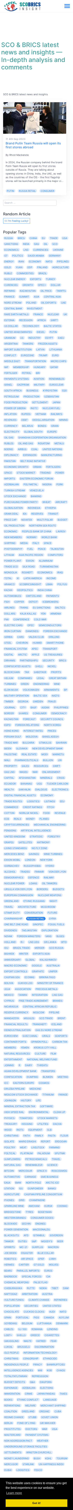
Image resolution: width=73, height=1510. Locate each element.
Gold (7, 267)
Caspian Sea (12, 977)
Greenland (11, 901)
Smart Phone (55, 642)
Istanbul (39, 1235)
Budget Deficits (14, 1382)
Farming (54, 1147)
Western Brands (15, 1217)
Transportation (35, 361)
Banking (36, 496)
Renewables (56, 378)
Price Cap (10, 519)
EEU (62, 801)
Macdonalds (41, 1229)
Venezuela (37, 490)
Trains (23, 607)
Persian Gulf (12, 736)
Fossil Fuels (56, 924)
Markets (58, 754)
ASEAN (45, 707)
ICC (6, 1082)
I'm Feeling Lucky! (17, 220)
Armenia (55, 613)
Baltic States (52, 326)
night (53, 901)
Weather (42, 1440)
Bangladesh (50, 736)
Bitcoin (9, 1170)
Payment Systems (37, 1434)
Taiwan (22, 994)
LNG (26, 249)
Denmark (62, 1323)
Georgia (23, 701)
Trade (54, 238)
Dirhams (9, 660)
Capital (9, 777)
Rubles (8, 443)
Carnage (30, 1176)
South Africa (13, 390)
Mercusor (11, 1464)
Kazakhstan (28, 290)
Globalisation (13, 507)
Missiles (29, 1018)
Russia (8, 238)
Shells (21, 1335)
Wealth (9, 789)
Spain (7, 1317)
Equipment (35, 1129)
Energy (9, 261)
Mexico (8, 994)
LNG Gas (57, 994)
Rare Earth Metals (16, 314)
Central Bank (13, 308)
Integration (39, 994)
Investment (34, 308)
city (23, 707)
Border (9, 713)
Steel (7, 642)
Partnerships (29, 660)
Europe (52, 431)
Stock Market (26, 472)
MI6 (40, 1370)
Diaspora (46, 1382)
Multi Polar (45, 519)
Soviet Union (49, 1417)
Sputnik (60, 1153)
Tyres (29, 1212)
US (22, 337)
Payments (52, 595)
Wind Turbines (53, 854)
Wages (23, 772)
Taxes (63, 1393)
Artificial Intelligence (36, 830)
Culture (40, 1053)
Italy (36, 543)
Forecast (29, 719)
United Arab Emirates (18, 332)
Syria (52, 918)
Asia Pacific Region (31, 554)
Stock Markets (47, 1118)
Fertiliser (10, 373)
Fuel (30, 548)
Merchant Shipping (53, 1405)
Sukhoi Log (25, 983)
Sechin (26, 1223)
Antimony (43, 842)
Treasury (10, 1123)
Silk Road (29, 566)
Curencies (11, 285)
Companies (25, 678)
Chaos (61, 1370)
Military (39, 384)
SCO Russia (56, 947)
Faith (26, 1135)
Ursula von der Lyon (18, 889)
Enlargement (51, 772)
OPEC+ (42, 285)
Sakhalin (24, 789)
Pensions (10, 830)
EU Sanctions (41, 607)
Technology (31, 326)
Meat (23, 1147)
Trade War (11, 742)
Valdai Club (36, 636)
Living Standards (15, 848)
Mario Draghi (27, 1141)
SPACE (8, 472)
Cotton (9, 813)
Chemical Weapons (16, 1282)
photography (13, 548)
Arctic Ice (52, 1182)
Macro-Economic (15, 965)
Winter (23, 953)
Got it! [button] (36, 1503)
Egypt (49, 337)
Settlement (40, 402)
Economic (10, 531)
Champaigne (37, 1200)
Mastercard (12, 1434)
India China (45, 590)
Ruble (8, 273)
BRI (38, 373)
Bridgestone (12, 1212)
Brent (61, 1018)
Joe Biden (10, 1253)
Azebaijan (28, 1387)
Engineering (41, 684)
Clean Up (59, 1112)
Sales (25, 766)
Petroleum (11, 396)
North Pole (33, 1182)
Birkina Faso (47, 977)
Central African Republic (40, 1006)
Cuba (58, 1411)
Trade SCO (11, 566)
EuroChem (11, 1035)
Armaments (51, 689)
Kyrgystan (50, 390)
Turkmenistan (49, 566)
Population (11, 1305)
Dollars (9, 613)
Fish (7, 601)
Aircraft (61, 502)
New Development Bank (47, 748)
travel (8, 906)
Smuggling (11, 1341)
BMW (18, 1182)
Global (30, 959)
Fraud (52, 701)
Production (31, 396)
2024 (7, 989)
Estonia (9, 320)
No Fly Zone (39, 848)
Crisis (61, 777)
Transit (53, 513)
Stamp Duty (12, 912)
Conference (21, 619)
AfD (26, 1235)
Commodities (25, 273)
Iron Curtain (12, 631)
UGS (39, 783)
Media (24, 543)
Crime (28, 1393)
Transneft (40, 1024)
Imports (9, 478)
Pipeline (54, 1012)
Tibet (55, 1288)
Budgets (58, 889)
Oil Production (14, 525)
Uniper (53, 971)
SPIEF (41, 1258)
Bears (8, 1270)
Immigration (12, 1393)
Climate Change (39, 1299)
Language (49, 1399)
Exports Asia (41, 953)
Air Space (27, 1258)
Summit (24, 296)
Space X (42, 1170)
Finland (42, 267)
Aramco (9, 584)
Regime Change (14, 1417)
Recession (26, 320)
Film (53, 1053)
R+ (22, 942)
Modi (44, 754)
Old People (11, 1352)
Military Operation (16, 695)
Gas (36, 244)
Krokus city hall (45, 1047)
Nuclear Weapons (49, 895)
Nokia (43, 1288)
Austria (47, 1294)
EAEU (61, 337)
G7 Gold (39, 1264)
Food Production (15, 402)
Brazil (43, 273)
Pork (59, 484)
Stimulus (45, 742)
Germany (55, 255)
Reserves (37, 513)
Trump (43, 355)
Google (37, 965)
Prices (52, 730)
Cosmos (44, 1082)
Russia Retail (27, 190)
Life (38, 1100)
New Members (13, 537)
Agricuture (11, 1194)
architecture (27, 906)
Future (52, 912)
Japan (56, 402)
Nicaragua (11, 1006)
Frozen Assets (47, 343)
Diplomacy (11, 455)
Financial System (15, 648)
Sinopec (38, 924)
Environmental (39, 1112)
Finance (9, 296)
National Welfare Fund (42, 1059)
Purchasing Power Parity (21, 502)
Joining (9, 1065)
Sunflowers (12, 1159)
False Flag (40, 1282)
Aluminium (46, 560)
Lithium (9, 554)
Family (39, 1135)
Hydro (50, 865)
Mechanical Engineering (50, 824)
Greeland (28, 1411)
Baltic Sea (40, 695)
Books (8, 1399)
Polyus (62, 584)
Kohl (48, 1458)
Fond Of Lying (26, 1423)
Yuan (19, 267)
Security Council (51, 719)
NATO (49, 261)
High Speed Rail (14, 1112)
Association (23, 989)
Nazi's (55, 695)
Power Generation (16, 1229)
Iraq (60, 572)
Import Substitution (18, 349)
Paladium (44, 1153)
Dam (66, 1288)
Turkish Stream (14, 490)
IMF (6, 367)
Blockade (10, 1223)
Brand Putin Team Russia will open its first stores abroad (33, 145)
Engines (40, 1223)
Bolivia (8, 983)
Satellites (25, 842)
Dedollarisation (43, 419)
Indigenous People (16, 1364)
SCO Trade (46, 1018)
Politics (17, 255)
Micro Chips (58, 361)
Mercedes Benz (14, 854)
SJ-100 (22, 1329)
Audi (52, 1311)
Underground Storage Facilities (25, 1446)
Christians (11, 1135)
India (26, 244)
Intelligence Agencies (18, 1370)
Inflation (10, 414)
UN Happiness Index (51, 1464)
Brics (62, 660)
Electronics (60, 789)
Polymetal (31, 484)
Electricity (11, 431)
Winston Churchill (39, 1452)
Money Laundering (16, 1458)
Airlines (9, 607)
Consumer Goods (42, 1217)
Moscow (38, 1012)
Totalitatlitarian (15, 1376)
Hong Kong (11, 730)
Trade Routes (13, 801)
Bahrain (61, 742)
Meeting (63, 1076)
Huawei (37, 642)
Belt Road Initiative (32, 461)
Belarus (27, 425)
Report (45, 1141)
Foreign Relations (27, 725)
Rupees (26, 414)
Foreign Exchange (55, 631)
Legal (40, 678)
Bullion (48, 760)
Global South (33, 431)
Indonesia (34, 507)
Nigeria (47, 484)
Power (59, 472)
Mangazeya (11, 1018)
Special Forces (31, 1276)
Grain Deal (11, 513)
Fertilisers (53, 466)
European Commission (18, 895)
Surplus (37, 1247)
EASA (7, 1182)
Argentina (11, 343)
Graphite (38, 971)
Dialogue (41, 789)
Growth (28, 285)
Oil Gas (8, 437)
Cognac (62, 1206)
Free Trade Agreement (33, 1000)
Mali (7, 760)
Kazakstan (11, 719)
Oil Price (46, 290)
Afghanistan (27, 777)
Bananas (26, 783)
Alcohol (10, 871)
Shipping (9, 543)
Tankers (28, 343)
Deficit (33, 601)
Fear (53, 1341)
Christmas (11, 1358)
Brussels (24, 1346)
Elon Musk (11, 689)
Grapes (9, 842)
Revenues (10, 419)
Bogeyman (45, 1212)
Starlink (28, 1464)
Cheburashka (13, 1288)
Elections (46, 1387)
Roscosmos (59, 1170)
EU (43, 238)
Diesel (41, 332)
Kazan (8, 590)
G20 (64, 390)
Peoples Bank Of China (36, 531)
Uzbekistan (51, 396)
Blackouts (11, 1235)
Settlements (12, 1452)
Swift (56, 766)
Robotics (10, 1258)
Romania (37, 1329)
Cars (20, 636)
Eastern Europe (23, 1082)
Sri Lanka (50, 942)
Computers (55, 554)
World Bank (49, 537)
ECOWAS (29, 977)
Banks (52, 1188)
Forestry (54, 836)
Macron (53, 1247)
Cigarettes (52, 1335)
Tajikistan (57, 548)
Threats (42, 1065)
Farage (63, 1094)
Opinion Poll (39, 1041)
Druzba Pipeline (14, 1088)
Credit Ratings (32, 807)
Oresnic (44, 1411)
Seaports (61, 1035)
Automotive (12, 1176)
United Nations (52, 449)
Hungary (39, 367)
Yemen (25, 1047)
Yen (43, 613)
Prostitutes (12, 1429)
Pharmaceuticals (26, 760)
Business (32, 390)
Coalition (10, 1411)
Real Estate (29, 754)
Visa (54, 1429)
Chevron (22, 642)
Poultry (9, 1147)
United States (52, 1305)
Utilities (42, 1123)
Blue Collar (46, 1253)
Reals (17, 818)
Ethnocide (50, 1358)
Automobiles (12, 595)
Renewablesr (34, 1164)
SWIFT (54, 320)
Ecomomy (47, 795)
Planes (44, 818)
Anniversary (12, 959)
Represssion (40, 1376)
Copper (19, 601)
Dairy (28, 1065)
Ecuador (10, 783)
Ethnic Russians (34, 901)
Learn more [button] (14, 1493)
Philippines (61, 707)
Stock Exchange (15, 496)
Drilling (54, 636)
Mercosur (25, 1170)
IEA (24, 513)
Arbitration (29, 1294)
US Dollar (11, 326)
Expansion (29, 455)
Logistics (33, 801)
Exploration (50, 930)
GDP (29, 267)
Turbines (10, 684)
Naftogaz (10, 1294)
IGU (6, 947)
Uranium (9, 337)
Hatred (41, 1341)
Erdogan (61, 1141)
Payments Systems (16, 378)
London (30, 859)
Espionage (11, 1387)
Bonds (42, 425)
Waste (28, 1341)
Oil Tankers (49, 883)
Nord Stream (12, 302)
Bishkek (9, 953)
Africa (41, 320)
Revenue (60, 813)
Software (46, 1106)
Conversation (34, 912)
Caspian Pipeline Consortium (43, 1194)
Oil (45, 244)
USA (64, 238)
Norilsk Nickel (28, 813)
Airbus (22, 449)
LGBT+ (8, 1335)
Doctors (31, 1429)
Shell (39, 666)
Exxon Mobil (12, 859)
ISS (21, 1188)
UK (65, 314)
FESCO (38, 1470)
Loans (33, 883)
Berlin (8, 1423)
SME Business (49, 1176)
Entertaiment (13, 1059)
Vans (48, 936)
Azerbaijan (11, 484)
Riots (20, 1129)
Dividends (10, 930)
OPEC (30, 625)
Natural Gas (12, 1164)
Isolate (9, 1141)
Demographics (13, 877)
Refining (9, 290)
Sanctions (11, 244)
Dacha (57, 1123)
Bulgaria (28, 742)
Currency (10, 425)
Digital (8, 654)
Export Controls (15, 971)
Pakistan (10, 461)
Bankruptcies (56, 1364)
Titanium (48, 1094)
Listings (49, 801)
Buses (60, 936)
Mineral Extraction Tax (19, 1106)
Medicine (35, 1088)
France (38, 314)
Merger (39, 947)
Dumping (32, 1076)
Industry (34, 337)
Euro (55, 355)
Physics (9, 1118)
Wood (8, 1129)
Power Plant (12, 560)
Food (46, 813)
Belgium (27, 1323)
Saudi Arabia (36, 255)
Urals (46, 1035)
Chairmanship (13, 918)
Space (47, 543)
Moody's (46, 1241)
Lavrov (60, 531)
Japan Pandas (46, 1393)
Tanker (8, 1241)
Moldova (32, 736)
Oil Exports (48, 302)
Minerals (46, 777)
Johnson (10, 1100)
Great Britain (57, 678)
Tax (27, 672)
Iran (21, 261)
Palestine (10, 754)
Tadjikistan (29, 930)
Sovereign (56, 1235)
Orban (37, 466)
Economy (35, 261)
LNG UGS (34, 942)
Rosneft (27, 572)
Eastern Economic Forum (36, 478)
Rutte (31, 1288)
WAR (35, 772)
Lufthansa (44, 1323)
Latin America (33, 578)
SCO (54, 244)
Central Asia (52, 296)
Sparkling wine (14, 1206)
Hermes (9, 1264)
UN (60, 760)
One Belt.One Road (16, 924)
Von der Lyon (57, 871)
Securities (31, 1305)
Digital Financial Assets (20, 795)
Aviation (39, 378)
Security (48, 660)
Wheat (46, 502)
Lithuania (55, 349)
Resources (41, 766)
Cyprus (9, 1000)
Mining (63, 419)
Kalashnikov (48, 959)
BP (65, 689)
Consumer (47, 190)
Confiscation (13, 1076)
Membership (21, 367)
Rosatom (44, 443)
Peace (42, 548)
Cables (8, 1329)
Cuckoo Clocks (34, 1311)
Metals (59, 443)
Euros (48, 1270)
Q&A (32, 1382)
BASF (34, 707)
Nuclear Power (14, 883)
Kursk (48, 1206)
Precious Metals (46, 989)
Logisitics (22, 1470)
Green (25, 684)
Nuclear (53, 314)
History (26, 1100)
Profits (56, 672)
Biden (7, 748)
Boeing (8, 449)
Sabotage (40, 672)
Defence (33, 877)
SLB (49, 1129)
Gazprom (23, 384)
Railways (56, 414)
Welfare (30, 1405)
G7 (5, 255)
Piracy (37, 1364)
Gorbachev (11, 865)
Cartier (24, 1264)
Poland (31, 302)
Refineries (60, 1299)
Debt (24, 419)
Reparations (12, 1405)
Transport (50, 648)
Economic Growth (16, 466)
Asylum (64, 1317)
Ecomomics (45, 572)
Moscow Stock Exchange (21, 1094)
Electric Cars (13, 625)
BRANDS (57, 1000)
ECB (6, 818)
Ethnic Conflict (28, 1399)
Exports (35, 279)
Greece (35, 1335)
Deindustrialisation (17, 1030)
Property (10, 766)
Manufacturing (51, 455)
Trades (25, 871)
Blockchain (12, 672)
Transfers (48, 1071)
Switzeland (33, 595)
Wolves (53, 1264)
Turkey (50, 279)
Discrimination (44, 1346)
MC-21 (23, 1247)
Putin (10, 190)
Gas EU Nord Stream (48, 1030)
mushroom (48, 906)
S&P (34, 1241)
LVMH (52, 1258)
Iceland (56, 1024)
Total (8, 578)
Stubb (32, 1417)
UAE (63, 302)
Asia (36, 296)
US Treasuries (53, 654)
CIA (48, 1276)
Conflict (10, 355)
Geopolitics (25, 590)
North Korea (52, 725)
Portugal (22, 1317)
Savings (34, 854)
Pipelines (63, 261)
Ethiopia (50, 507)
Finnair (39, 871)
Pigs (36, 1317)
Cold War (40, 619)
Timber (8, 701)
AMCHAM (34, 1206)
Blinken (48, 1076)
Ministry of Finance (50, 983)
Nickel (52, 666)
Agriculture (60, 267)
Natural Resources (17, 1053)
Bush (37, 1458)
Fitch (50, 807)
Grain (54, 425)
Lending (52, 1329)
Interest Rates (33, 730)
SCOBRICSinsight (30, 584)
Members (10, 1047)
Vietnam (40, 414)
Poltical (10, 1153)
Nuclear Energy (14, 279)
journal (9, 707)
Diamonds (32, 631)
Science (52, 1164)
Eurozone (27, 355)
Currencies (40, 249)
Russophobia (32, 865)
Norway (32, 537)
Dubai (7, 1470)
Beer (60, 1241)
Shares (23, 713)
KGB (49, 1370)
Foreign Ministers (28, 936)
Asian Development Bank (20, 1071)
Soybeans (10, 1323)
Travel (56, 1159)
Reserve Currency (16, 1012)
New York (46, 859)
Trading (45, 472)
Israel (8, 384)
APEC (35, 648)
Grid (22, 1200)
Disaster (27, 1253)
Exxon (30, 560)
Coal (34, 449)
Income (51, 578)
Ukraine (58, 249)
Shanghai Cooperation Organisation (42, 437)
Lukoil (8, 1346)
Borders (42, 889)
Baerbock (10, 1276)
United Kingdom (14, 836)
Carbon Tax (59, 1041)
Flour (64, 1135)
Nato (63, 1311)
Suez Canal (30, 1035)
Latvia (40, 349)
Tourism (61, 1458)
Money (30, 818)
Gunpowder (35, 1188)
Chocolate (11, 1311)
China (33, 238)
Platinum (26, 1153)
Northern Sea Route (42, 525)
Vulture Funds (14, 1299)
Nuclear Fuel (51, 408)
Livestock (37, 1147)
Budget (62, 519)
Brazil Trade (21, 947)
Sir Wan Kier (47, 1423)
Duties (22, 1241)
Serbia (8, 636)
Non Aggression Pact (18, 1440)
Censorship (30, 1358)
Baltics (60, 607)
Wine (57, 684)
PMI (6, 619)
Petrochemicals (36, 1159)
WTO (64, 942)
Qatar (54, 367)
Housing (27, 1123)
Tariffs (61, 290)
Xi (18, 578)
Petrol (26, 373)
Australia (53, 965)
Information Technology (40, 1352)
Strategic (36, 836)
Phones (9, 1200)
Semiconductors (50, 625)
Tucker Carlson (57, 783)
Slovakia (21, 748)
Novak (8, 936)
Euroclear (56, 384)
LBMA (49, 584)
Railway (49, 877)
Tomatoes (26, 1118)
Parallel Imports (28, 1270)
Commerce (11, 807)
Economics (11, 249)
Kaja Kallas (28, 613)
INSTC (34, 408)
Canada (49, 1317)
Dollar (55, 285)
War (44, 1429)
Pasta (51, 1135)
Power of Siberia (15, 408)
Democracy (59, 713)
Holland (10, 942)
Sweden (38, 701)
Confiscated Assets (17, 666)
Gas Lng (9, 772)
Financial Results (16, 1024)
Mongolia (10, 572)
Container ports (15, 1041)
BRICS (21, 238)
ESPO (7, 725)
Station (9, 1188)
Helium (8, 678)
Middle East (12, 361)
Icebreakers (50, 601)
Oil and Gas (25, 443)
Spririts (9, 1247)
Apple (35, 654)
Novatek (26, 519)
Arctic (22, 654)
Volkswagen (31, 689)
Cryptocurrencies (16, 824)
